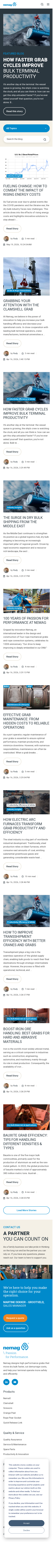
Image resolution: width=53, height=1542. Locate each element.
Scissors (7, 1408)
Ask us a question (15, 1328)
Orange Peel (9, 1413)
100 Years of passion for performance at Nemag (26, 620)
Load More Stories (26, 1210)
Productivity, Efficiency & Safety (21, 399)
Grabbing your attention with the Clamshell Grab (21, 305)
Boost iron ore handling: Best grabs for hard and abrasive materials (26, 1035)
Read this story (14, 111)
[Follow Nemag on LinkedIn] (6, 1382)
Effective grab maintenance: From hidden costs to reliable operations (26, 721)
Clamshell (8, 1403)
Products (9, 1391)
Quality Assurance (12, 1439)
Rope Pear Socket (12, 1417)
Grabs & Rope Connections (19, 291)
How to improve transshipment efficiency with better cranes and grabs (24, 938)
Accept (26, 1523)
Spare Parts (9, 1449)
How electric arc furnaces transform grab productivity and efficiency (24, 826)
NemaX (7, 1398)
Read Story (12, 228)
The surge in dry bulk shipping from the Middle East (23, 522)
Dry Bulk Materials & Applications (21, 1019)
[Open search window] (42, 4)
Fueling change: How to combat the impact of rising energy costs (25, 190)
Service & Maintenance (14, 1444)
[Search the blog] (44, 139)
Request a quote (15, 1318)
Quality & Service (13, 1433)
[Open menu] (48, 4)
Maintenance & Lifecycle (18, 705)
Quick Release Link (12, 1422)
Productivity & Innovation (16, 1454)
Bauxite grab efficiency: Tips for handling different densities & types (25, 1141)
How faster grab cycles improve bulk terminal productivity (25, 413)
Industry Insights (14, 176)
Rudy (15, 238)
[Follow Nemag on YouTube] (15, 1382)
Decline (26, 1530)
